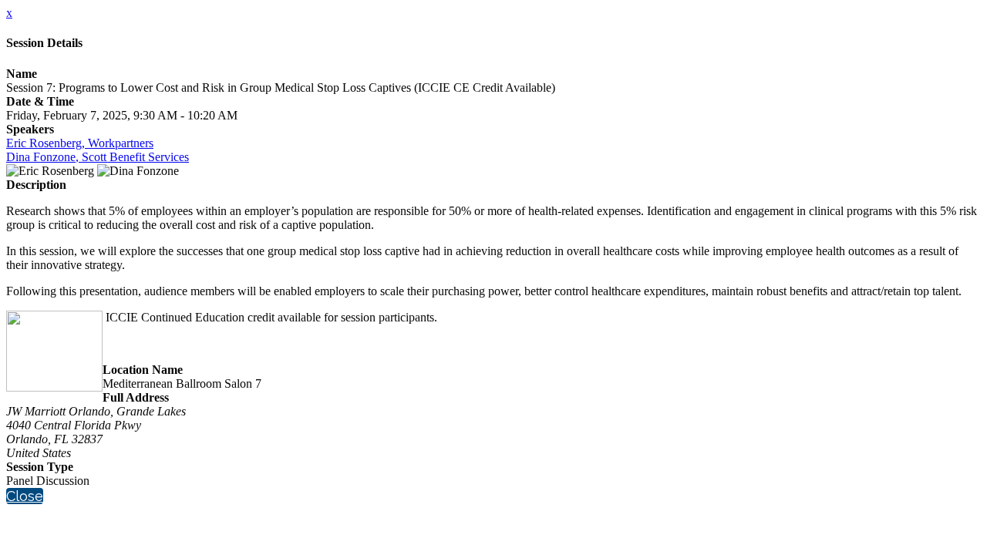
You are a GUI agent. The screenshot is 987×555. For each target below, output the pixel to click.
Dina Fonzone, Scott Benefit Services (97, 156)
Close (24, 496)
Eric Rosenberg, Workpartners (79, 143)
